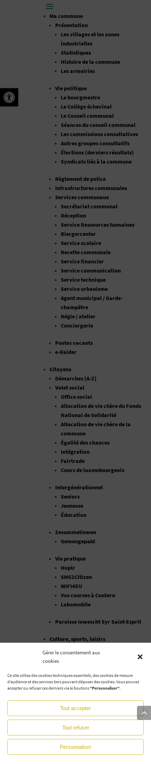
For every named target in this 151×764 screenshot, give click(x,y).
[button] (140, 656)
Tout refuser (75, 728)
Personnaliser (75, 747)
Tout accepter (75, 708)
